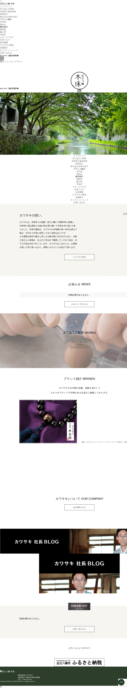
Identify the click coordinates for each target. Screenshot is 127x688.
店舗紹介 (4, 48)
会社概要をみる (79, 507)
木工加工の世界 (7, 9)
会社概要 (4, 42)
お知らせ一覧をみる (79, 304)
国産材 (3, 29)
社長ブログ (5, 40)
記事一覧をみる (79, 629)
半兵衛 (3, 22)
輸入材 (3, 32)
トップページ (6, 6)
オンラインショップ (9, 50)
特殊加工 (4, 14)
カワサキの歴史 (7, 45)
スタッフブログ (7, 37)
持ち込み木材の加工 (9, 17)
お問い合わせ (6, 53)
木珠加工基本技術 (8, 11)
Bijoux (3, 24)
